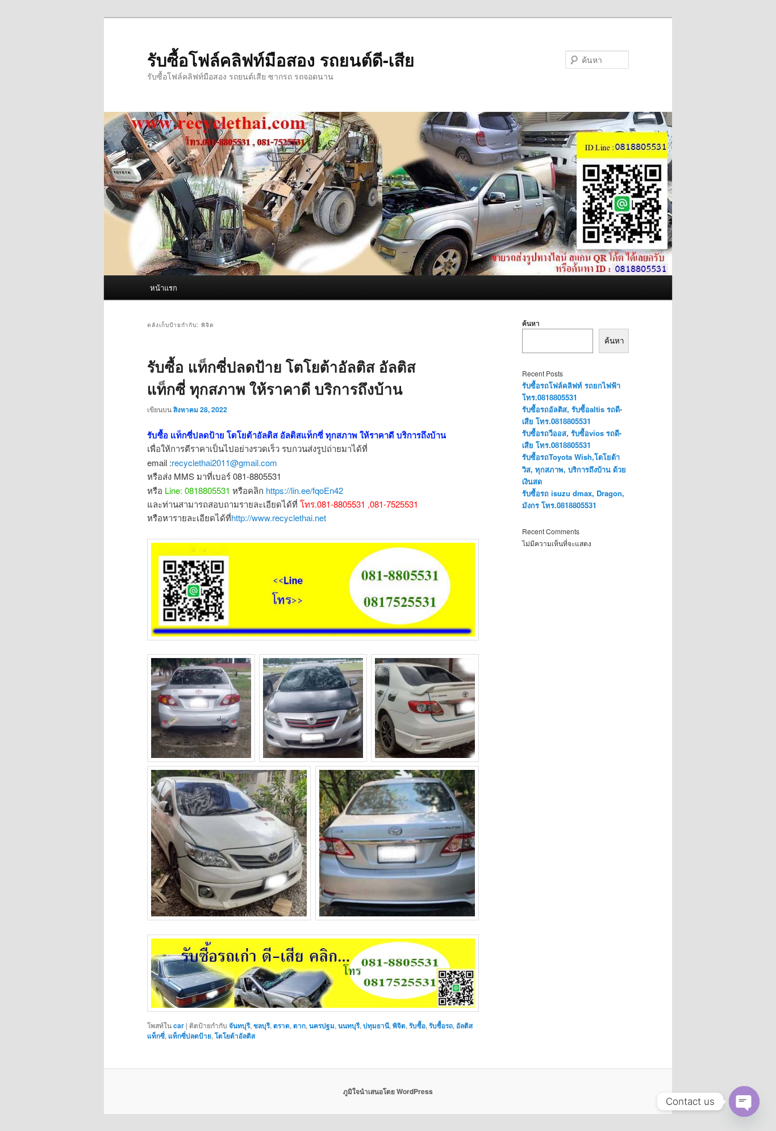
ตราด (281, 1025)
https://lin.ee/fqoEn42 (304, 490)
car (178, 1025)
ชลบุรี (261, 1025)
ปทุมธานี (376, 1025)
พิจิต (399, 1025)
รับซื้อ (417, 1025)
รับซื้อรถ (441, 1025)
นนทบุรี (349, 1025)
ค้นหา (531, 323)
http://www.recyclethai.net (278, 517)
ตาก (299, 1025)
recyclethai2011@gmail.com (224, 462)
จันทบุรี (239, 1025)
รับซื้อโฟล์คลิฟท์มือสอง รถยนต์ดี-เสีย (281, 59)
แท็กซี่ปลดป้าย (189, 1036)
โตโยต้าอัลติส (235, 1036)
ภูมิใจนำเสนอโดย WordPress (388, 1091)
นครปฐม (322, 1025)
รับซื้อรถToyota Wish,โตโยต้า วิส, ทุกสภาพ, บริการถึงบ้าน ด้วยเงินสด (574, 468)
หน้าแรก (163, 287)
